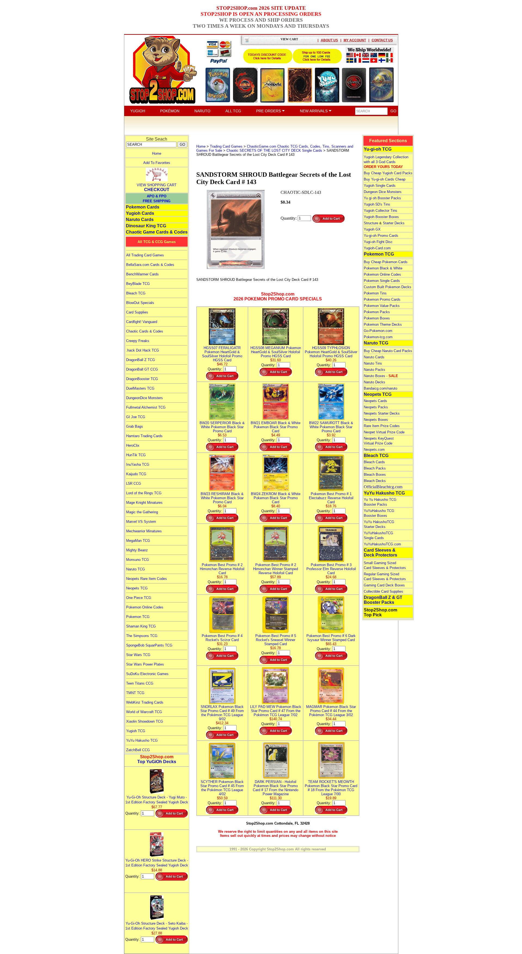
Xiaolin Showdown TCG (144, 721)
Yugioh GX (372, 229)
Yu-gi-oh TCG (377, 149)
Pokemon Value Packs (382, 306)
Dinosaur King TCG (146, 225)
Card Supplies (137, 312)
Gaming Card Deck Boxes (384, 585)
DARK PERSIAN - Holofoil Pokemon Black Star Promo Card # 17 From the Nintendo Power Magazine (275, 788)
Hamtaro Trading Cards (144, 436)
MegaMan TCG (138, 541)
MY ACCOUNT (355, 40)
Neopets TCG (137, 588)
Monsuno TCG (137, 560)
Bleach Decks (375, 481)
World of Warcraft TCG (144, 712)
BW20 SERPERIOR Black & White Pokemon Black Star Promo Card (222, 427)
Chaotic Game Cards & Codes (157, 232)
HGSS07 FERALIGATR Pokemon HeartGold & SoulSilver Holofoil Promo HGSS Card (222, 354)
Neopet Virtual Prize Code (384, 432)
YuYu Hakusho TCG (142, 740)
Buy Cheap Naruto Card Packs (388, 351)
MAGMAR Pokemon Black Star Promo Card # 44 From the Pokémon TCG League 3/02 (331, 711)
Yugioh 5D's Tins (377, 204)
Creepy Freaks (137, 341)
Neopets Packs (376, 407)
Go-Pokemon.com (378, 331)
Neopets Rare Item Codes (146, 579)
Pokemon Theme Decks (383, 324)
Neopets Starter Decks (382, 413)
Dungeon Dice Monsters (383, 192)
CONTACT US (382, 40)
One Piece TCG (138, 598)
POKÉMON (169, 111)
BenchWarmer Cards (142, 274)
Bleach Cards (374, 462)
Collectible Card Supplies (383, 591)
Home (156, 153)
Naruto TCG (135, 569)
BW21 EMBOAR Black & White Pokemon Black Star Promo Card (275, 427)
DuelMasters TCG (140, 388)
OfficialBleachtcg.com (383, 486)
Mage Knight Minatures (144, 503)
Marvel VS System (141, 522)
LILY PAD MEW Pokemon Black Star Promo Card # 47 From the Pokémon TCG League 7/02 (275, 711)
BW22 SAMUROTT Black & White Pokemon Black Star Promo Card (331, 427)
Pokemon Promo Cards (382, 299)
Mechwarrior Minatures (144, 531)
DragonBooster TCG (142, 379)
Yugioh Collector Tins (380, 211)
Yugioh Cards (140, 213)
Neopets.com (374, 450)
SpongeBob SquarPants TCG (149, 645)
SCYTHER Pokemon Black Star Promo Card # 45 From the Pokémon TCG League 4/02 (222, 788)
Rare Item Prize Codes (382, 426)
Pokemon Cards (142, 207)
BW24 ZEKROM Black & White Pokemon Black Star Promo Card (275, 498)
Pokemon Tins (375, 293)
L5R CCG (133, 483)
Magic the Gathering (142, 512)
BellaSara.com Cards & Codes (150, 265)
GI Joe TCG (135, 417)
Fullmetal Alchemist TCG (146, 407)
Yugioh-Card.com (377, 248)
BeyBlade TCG (138, 284)
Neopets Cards (375, 401)
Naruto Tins (373, 363)
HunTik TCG (136, 455)
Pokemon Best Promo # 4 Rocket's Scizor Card (222, 638)
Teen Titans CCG (139, 683)
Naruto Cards (140, 219)
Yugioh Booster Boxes (381, 217)
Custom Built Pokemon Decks (387, 287)
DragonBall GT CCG (142, 369)
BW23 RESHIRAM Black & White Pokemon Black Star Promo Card (222, 498)
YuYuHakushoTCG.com (382, 544)
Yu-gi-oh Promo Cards (381, 236)
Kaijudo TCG (136, 474)
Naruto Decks (374, 382)
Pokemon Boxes (377, 318)
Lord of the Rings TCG (143, 493)
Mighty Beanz (137, 550)
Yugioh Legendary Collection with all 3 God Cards (386, 162)
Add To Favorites (156, 163)
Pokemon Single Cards (382, 281)
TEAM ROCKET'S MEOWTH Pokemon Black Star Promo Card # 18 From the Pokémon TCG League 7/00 (331, 788)
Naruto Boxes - (381, 376)
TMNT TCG (135, 693)
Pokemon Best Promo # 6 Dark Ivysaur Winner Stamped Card (331, 638)
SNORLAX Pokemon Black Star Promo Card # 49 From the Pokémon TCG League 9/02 (222, 713)
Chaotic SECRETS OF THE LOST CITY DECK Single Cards (274, 150)
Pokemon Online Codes (144, 607)
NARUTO (202, 111)
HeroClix (132, 445)
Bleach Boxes (375, 475)
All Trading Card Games (145, 255)
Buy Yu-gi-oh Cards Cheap (384, 179)
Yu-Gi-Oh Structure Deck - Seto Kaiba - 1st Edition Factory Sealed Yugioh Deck (156, 925)
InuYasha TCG (137, 464)
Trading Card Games (226, 146)
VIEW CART (289, 39)
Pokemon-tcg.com (378, 337)
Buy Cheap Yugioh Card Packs (388, 173)
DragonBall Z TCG (140, 360)
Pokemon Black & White (383, 268)
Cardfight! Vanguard (141, 322)
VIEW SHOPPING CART (156, 185)
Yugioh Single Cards (380, 186)
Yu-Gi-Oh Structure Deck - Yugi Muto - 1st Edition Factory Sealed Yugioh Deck (156, 799)
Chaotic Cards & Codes (144, 331)
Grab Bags (134, 426)
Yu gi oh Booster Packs (382, 198)
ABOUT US (329, 40)
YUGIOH (137, 111)
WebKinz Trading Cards (144, 702)
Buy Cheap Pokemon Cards (386, 262)
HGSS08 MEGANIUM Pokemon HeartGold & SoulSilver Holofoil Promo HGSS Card (275, 352)
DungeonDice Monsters (144, 398)
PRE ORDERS (269, 111)
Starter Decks (394, 223)
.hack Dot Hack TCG (142, 350)
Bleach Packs (375, 468)
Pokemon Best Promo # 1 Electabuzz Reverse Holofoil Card (331, 498)
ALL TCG (233, 111)
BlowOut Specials (140, 303)
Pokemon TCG (138, 617)
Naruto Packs (374, 370)
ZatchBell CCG (138, 750)
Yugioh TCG (135, 731)
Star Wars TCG (138, 655)
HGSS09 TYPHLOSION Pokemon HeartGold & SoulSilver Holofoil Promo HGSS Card (331, 352)
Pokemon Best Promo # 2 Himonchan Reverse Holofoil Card (222, 569)
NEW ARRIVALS (314, 111)
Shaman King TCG (141, 626)
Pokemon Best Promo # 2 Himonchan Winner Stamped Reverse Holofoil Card (275, 569)
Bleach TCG (135, 293)
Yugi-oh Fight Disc (378, 242)
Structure (371, 223)
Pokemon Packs (377, 312)
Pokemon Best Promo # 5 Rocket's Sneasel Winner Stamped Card (275, 640)
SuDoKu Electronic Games (147, 674)
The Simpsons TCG (141, 636)
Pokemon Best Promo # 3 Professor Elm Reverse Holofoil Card (331, 569)
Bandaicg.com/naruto (380, 388)
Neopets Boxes (376, 420)
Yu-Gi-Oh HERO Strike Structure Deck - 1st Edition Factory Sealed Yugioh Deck (156, 862)
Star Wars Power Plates (145, 664)
